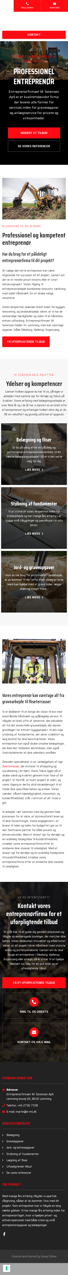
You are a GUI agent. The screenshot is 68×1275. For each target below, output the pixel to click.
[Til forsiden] (34, 21)
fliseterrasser (10, 766)
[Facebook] (4, 1234)
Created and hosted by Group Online (34, 1256)
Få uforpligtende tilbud (26, 341)
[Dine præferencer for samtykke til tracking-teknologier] (6, 1268)
